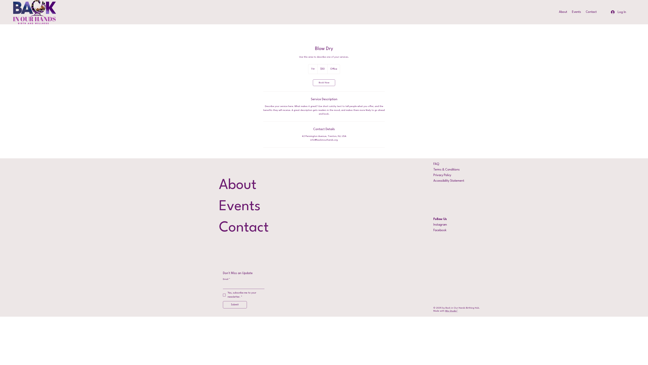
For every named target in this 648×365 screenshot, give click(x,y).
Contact (244, 228)
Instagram (440, 224)
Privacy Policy (442, 175)
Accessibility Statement (448, 180)
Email (226, 279)
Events (240, 207)
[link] (324, 82)
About (237, 185)
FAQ (436, 164)
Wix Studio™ (451, 311)
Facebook (439, 230)
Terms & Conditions (446, 169)
